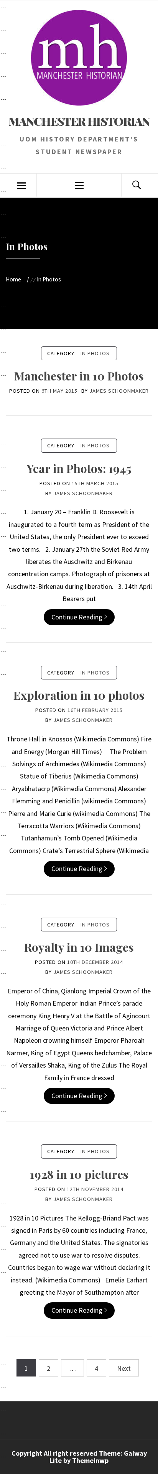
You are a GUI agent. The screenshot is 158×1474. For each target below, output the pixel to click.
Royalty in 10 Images (79, 947)
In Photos (95, 353)
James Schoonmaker (119, 390)
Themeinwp (90, 1460)
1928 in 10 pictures (79, 1174)
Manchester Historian (79, 121)
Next (124, 1368)
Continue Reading (76, 617)
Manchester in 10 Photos (79, 376)
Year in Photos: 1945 (79, 468)
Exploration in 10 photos (79, 695)
